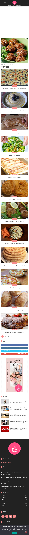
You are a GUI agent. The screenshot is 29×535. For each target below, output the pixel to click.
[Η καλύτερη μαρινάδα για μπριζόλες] (14, 321)
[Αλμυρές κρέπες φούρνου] (14, 166)
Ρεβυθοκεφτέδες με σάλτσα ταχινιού (14, 221)
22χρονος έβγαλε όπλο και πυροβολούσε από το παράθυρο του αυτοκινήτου (18, 415)
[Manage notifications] (26, 532)
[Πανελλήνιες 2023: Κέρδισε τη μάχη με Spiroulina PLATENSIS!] (5, 402)
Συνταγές (7, 64)
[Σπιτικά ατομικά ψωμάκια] (14, 188)
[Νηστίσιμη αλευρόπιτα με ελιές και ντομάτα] (14, 77)
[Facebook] (3, 516)
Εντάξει (15, 532)
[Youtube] (14, 516)
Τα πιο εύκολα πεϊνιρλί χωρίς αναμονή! (14, 288)
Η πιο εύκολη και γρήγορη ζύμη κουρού (14, 310)
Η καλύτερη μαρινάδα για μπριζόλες (14, 332)
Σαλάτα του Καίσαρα (14, 155)
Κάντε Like (24, 344)
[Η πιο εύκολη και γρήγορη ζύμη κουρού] (14, 299)
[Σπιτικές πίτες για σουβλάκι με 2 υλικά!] (14, 255)
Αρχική (2, 64)
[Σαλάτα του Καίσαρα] (14, 144)
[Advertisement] (14, 21)
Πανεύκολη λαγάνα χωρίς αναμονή (14, 133)
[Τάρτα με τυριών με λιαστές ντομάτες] (14, 232)
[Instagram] (6, 516)
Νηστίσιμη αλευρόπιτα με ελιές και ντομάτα (14, 88)
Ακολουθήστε (23, 347)
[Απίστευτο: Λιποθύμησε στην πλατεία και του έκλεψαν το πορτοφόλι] (5, 422)
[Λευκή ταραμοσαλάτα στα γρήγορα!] (14, 100)
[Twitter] (10, 516)
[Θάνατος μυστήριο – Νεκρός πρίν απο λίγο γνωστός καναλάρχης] (5, 429)
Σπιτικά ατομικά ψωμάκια (14, 199)
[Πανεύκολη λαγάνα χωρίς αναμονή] (14, 122)
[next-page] (11, 336)
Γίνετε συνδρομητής (22, 353)
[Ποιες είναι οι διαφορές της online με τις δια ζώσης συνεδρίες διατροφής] (5, 408)
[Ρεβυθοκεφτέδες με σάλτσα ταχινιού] (14, 210)
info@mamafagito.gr (6, 462)
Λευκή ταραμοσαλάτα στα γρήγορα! (14, 111)
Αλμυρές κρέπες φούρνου (14, 177)
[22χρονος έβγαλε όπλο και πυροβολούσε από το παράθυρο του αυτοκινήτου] (5, 415)
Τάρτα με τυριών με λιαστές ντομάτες (14, 243)
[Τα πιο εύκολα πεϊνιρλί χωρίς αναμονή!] (14, 277)
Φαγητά (14, 85)
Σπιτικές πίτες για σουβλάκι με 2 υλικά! (14, 265)
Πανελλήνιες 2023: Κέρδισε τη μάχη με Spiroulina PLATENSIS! (14, 469)
